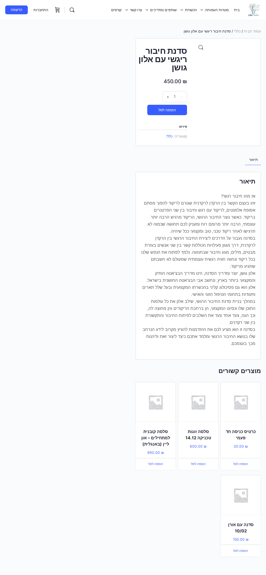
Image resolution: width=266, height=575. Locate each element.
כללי (237, 31)
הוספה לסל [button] (240, 464)
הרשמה (16, 9)
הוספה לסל (167, 110)
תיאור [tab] (253, 159)
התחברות (41, 10)
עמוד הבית (252, 31)
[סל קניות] (57, 10)
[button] (200, 47)
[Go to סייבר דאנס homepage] (254, 9)
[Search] (72, 10)
